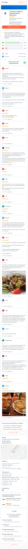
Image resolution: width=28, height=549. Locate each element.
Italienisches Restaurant (7, 465)
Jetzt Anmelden (14, 544)
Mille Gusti (8, 503)
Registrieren (21, 2)
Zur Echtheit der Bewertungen (15, 22)
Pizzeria (19, 468)
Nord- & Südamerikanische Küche (9, 468)
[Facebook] (3, 490)
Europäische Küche (15, 463)
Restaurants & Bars (6, 463)
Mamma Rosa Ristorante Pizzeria (13, 498)
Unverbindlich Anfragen (13, 432)
